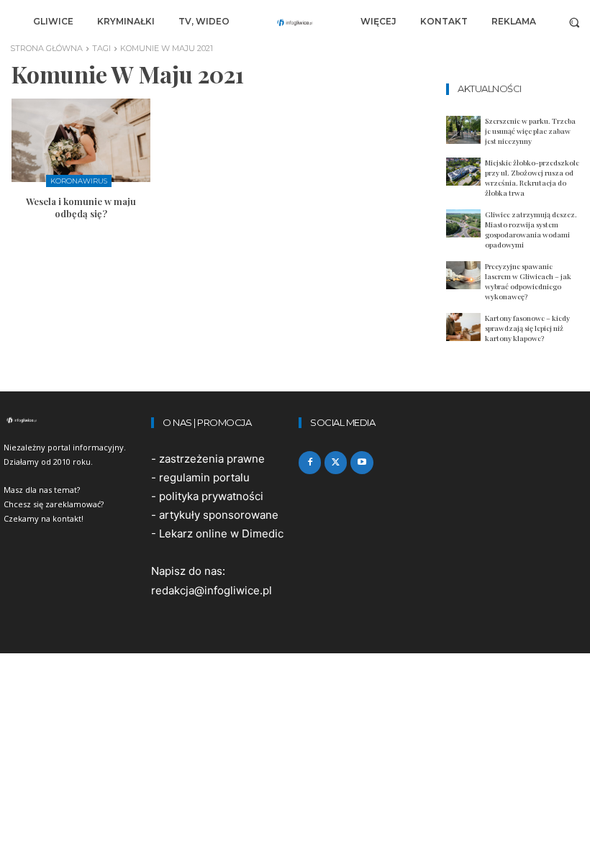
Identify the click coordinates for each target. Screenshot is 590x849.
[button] (574, 21)
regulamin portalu (204, 477)
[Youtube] (361, 462)
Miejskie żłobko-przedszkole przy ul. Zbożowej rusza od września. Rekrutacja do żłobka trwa (532, 178)
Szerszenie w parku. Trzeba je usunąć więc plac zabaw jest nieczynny (530, 131)
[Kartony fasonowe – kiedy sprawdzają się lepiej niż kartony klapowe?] (463, 327)
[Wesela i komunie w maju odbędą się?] (81, 140)
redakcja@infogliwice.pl (211, 590)
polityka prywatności (211, 496)
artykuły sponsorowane (218, 515)
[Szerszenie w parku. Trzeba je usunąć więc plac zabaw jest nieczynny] (463, 130)
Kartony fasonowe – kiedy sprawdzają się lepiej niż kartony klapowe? (527, 328)
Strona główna (46, 48)
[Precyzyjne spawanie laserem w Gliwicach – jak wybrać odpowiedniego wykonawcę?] (463, 275)
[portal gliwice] (74, 420)
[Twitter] (335, 462)
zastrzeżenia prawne (212, 459)
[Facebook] (310, 462)
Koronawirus (78, 181)
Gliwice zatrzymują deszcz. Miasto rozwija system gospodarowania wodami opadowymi (531, 229)
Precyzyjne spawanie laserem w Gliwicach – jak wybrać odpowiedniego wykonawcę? (528, 281)
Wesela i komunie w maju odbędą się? (81, 207)
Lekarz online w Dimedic (221, 533)
